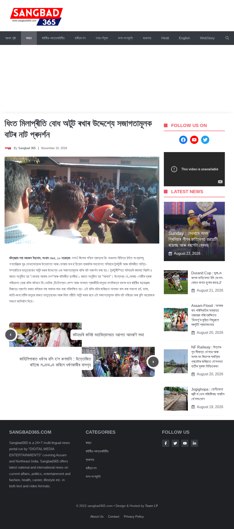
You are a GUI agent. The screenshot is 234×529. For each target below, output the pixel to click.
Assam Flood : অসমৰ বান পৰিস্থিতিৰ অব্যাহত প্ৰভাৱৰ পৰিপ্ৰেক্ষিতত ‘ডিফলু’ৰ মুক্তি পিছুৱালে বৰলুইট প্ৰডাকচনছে (207, 315)
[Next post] (153, 362)
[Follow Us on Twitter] (175, 443)
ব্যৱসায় (90, 460)
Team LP (151, 506)
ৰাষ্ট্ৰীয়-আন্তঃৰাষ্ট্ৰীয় (53, 38)
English (184, 38)
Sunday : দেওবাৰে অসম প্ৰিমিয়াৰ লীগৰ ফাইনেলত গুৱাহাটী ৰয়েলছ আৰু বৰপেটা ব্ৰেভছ (193, 239)
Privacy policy (134, 516)
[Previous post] (10, 335)
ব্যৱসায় (147, 38)
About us (97, 516)
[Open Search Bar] (227, 38)
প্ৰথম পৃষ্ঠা (10, 38)
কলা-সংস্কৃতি (125, 38)
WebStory (207, 38)
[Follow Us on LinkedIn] (194, 443)
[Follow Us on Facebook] (165, 443)
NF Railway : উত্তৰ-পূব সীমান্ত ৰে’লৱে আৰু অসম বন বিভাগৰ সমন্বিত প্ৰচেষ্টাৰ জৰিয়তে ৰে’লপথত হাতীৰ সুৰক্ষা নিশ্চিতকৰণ (207, 356)
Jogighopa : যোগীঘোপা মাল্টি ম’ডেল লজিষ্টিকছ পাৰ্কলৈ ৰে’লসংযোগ (207, 394)
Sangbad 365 (27, 148)
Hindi (165, 38)
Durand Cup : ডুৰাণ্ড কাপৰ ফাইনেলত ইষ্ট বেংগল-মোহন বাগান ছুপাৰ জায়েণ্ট (207, 278)
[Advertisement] (117, 79)
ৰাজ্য (29, 38)
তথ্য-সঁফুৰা (102, 38)
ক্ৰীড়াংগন (80, 38)
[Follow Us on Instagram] (185, 443)
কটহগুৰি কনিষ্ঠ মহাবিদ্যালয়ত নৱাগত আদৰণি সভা (108, 334)
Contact (113, 516)
